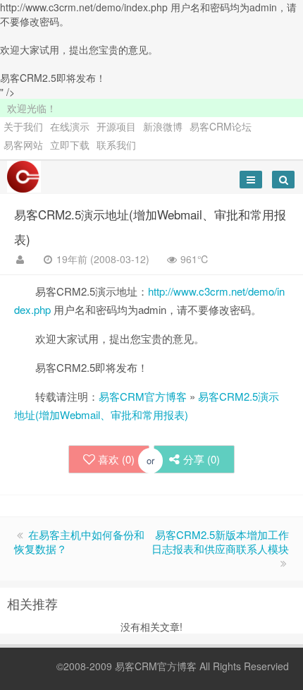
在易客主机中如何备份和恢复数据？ (79, 541)
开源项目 (116, 126)
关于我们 (23, 126)
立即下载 (69, 145)
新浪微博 (163, 126)
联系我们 (116, 145)
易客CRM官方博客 (143, 396)
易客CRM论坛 (221, 126)
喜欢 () (116, 459)
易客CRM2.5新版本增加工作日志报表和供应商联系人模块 (220, 541)
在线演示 (69, 126)
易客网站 (23, 145)
